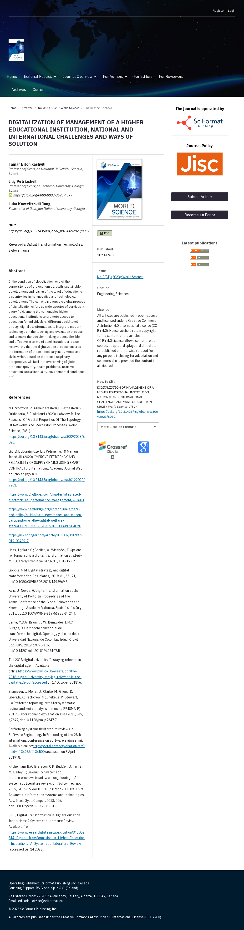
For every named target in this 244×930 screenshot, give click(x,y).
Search (226, 75)
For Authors (113, 76)
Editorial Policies (38, 76)
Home (12, 76)
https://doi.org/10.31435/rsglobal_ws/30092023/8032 (49, 231)
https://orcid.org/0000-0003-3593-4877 (42, 195)
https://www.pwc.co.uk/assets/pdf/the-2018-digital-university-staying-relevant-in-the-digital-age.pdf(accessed (45, 677)
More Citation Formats (118, 427)
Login (231, 11)
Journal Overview (77, 76)
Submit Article (200, 196)
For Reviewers (171, 76)
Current (39, 89)
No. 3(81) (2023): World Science (58, 108)
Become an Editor (199, 214)
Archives (18, 89)
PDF (106, 233)
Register (219, 11)
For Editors (143, 76)
